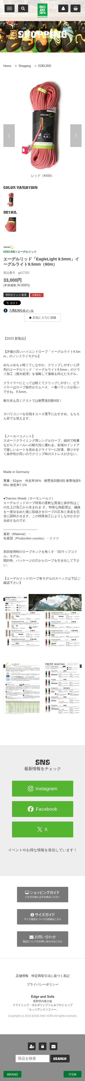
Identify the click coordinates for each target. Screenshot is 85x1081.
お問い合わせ (53, 1046)
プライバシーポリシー (42, 984)
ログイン (42, 1046)
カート (75, 8)
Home (7, 66)
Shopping (25, 66)
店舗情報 (22, 976)
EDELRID (44, 66)
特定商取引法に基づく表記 (51, 976)
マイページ (63, 8)
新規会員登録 (32, 1046)
